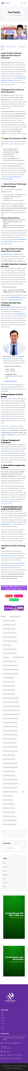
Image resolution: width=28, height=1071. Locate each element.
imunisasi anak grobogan (9, 690)
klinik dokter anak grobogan (9, 738)
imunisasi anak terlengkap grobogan (11, 706)
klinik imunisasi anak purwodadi (10, 751)
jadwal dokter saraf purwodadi (10, 734)
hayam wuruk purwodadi (8, 685)
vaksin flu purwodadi (8, 800)
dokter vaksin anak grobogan (9, 661)
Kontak (3, 1029)
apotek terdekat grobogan (9, 628)
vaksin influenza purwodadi (9, 816)
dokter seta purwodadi (18, 657)
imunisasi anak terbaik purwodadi (10, 702)
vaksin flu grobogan (7, 795)
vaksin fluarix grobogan (8, 804)
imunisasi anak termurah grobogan (11, 710)
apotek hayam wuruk (15, 616)
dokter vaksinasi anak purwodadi (10, 673)
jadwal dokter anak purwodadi (10, 726)
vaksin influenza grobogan (9, 812)
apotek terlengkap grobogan (9, 637)
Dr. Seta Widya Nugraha (8, 677)
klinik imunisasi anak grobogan (10, 747)
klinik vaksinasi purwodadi (9, 775)
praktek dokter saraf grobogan (10, 787)
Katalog (5, 874)
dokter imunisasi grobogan (9, 649)
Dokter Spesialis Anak (15, 451)
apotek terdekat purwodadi (9, 632)
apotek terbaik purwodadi (9, 624)
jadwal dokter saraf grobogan (10, 730)
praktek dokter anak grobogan (10, 779)
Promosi (5, 882)
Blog (4, 863)
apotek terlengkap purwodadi (10, 641)
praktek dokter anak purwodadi (10, 783)
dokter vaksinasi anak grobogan (10, 669)
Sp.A (23, 791)
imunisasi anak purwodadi (9, 694)
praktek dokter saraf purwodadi (10, 791)
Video (4, 886)
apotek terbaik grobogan (9, 620)
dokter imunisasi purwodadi (9, 653)
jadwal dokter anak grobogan (10, 722)
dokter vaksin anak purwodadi (10, 665)
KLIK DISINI (11, 434)
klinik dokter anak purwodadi (9, 743)
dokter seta (5, 657)
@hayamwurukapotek (16, 299)
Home (11, 15)
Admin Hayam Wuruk (11, 46)
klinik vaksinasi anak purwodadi (10, 767)
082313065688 (15, 297)
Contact (5, 867)
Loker (4, 878)
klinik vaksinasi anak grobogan (10, 763)
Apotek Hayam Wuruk (7, 254)
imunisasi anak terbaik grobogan (10, 698)
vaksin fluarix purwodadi (8, 808)
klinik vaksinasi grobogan (9, 771)
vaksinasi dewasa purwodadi (9, 824)
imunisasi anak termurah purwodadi (11, 714)
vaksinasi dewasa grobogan (9, 820)
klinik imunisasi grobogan (9, 755)
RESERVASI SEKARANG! (11, 381)
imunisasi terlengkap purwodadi (10, 718)
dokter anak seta (7, 645)
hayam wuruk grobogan (8, 681)
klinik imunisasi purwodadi (9, 759)
